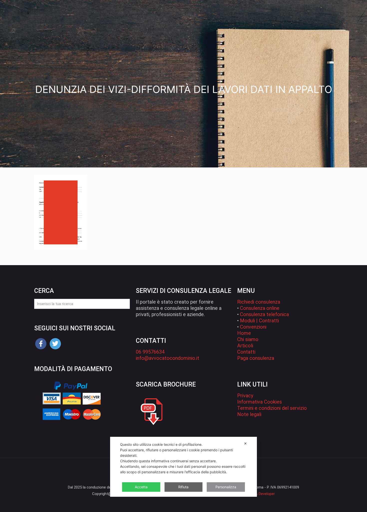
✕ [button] (245, 443)
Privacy (245, 396)
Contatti (246, 352)
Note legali (249, 414)
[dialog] (183, 467)
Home (244, 333)
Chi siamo (247, 339)
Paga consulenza (255, 358)
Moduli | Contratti (259, 321)
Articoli (245, 346)
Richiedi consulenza (258, 302)
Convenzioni (253, 327)
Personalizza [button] (225, 487)
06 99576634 (150, 352)
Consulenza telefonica (264, 314)
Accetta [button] (141, 487)
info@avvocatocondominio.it (167, 358)
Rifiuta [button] (183, 487)
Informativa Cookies (259, 402)
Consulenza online (259, 308)
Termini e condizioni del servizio (272, 408)
